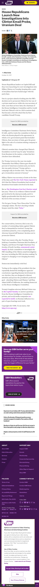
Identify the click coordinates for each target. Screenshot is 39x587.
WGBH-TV (5, 509)
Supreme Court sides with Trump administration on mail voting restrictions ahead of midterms (19, 412)
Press (3, 462)
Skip (17, 574)
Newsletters (23, 492)
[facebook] (32, 502)
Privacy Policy (6, 489)
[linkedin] (34, 502)
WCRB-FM (5, 516)
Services (4, 455)
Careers (4, 459)
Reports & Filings (7, 496)
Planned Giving (24, 466)
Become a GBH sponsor (19, 124)
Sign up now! (12, 394)
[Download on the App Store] (20, 340)
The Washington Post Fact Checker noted (22, 189)
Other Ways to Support (27, 469)
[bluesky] (27, 502)
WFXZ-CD (5, 513)
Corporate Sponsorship (27, 459)
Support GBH (24, 449)
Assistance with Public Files (9, 503)
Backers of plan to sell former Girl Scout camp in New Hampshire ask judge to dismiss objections (19, 426)
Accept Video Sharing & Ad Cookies (17, 568)
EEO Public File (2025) (9, 499)
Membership (23, 455)
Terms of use (6, 482)
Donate (32, 3)
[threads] (29, 502)
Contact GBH (24, 482)
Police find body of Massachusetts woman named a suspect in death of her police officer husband (18, 419)
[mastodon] (29, 509)
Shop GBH (23, 472)
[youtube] (25, 502)
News (4, 9)
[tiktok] (22, 502)
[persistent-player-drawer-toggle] (37, 584)
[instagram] (20, 502)
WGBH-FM (13, 513)
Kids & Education (7, 452)
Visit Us (22, 496)
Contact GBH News (25, 485)
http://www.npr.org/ (9, 308)
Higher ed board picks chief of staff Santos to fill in (19, 433)
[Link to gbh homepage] (9, 3)
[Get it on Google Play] (30, 340)
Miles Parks (7, 72)
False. (21, 208)
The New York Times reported (24, 180)
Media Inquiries (24, 489)
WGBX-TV (13, 509)
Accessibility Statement (9, 492)
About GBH (5, 449)
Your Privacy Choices (17, 580)
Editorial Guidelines (8, 485)
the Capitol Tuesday (11, 292)
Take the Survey (12, 368)
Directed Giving (24, 462)
